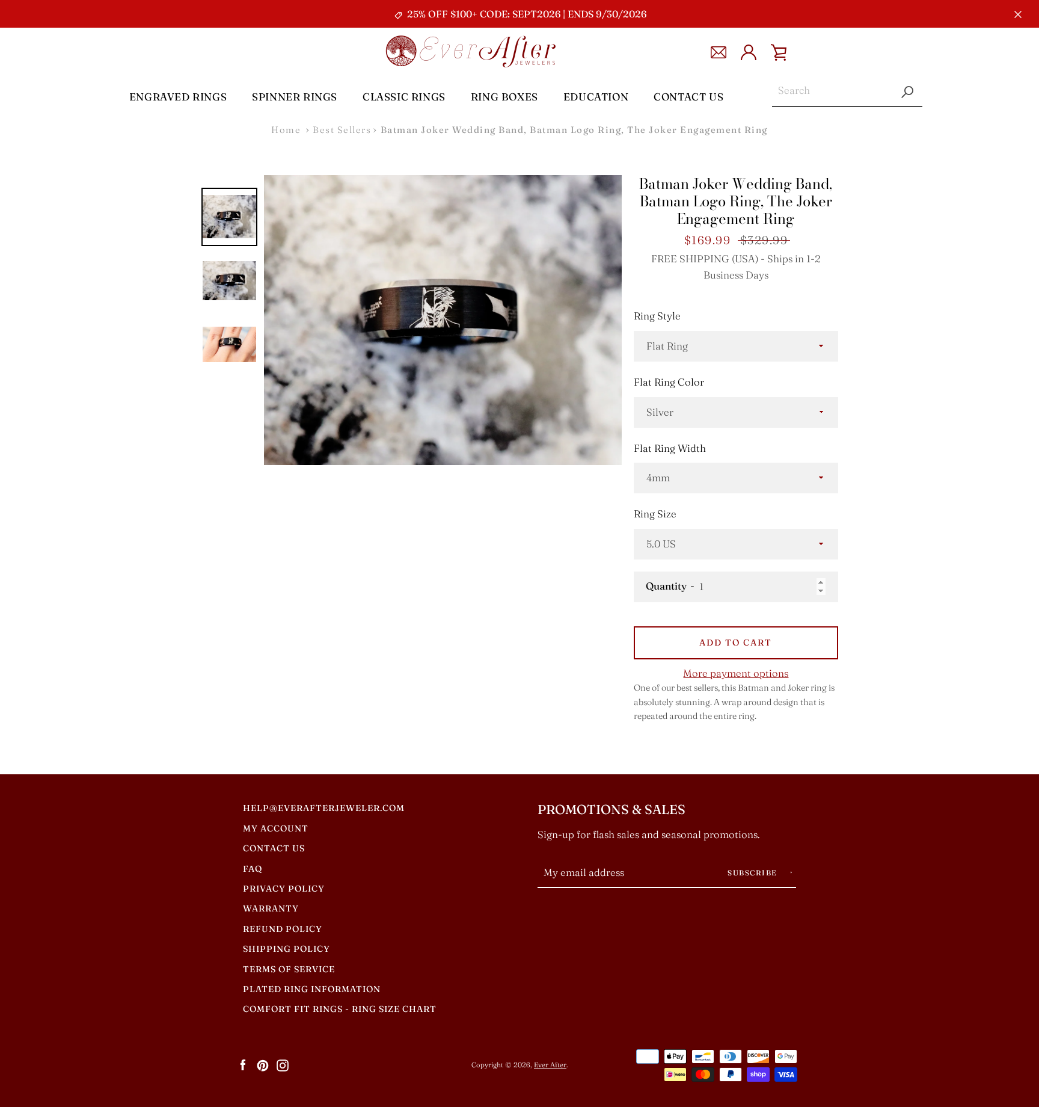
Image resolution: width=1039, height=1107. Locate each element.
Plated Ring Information (312, 989)
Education (595, 96)
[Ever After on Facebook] (243, 1064)
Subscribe (754, 872)
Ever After (550, 1065)
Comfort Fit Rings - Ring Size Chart (340, 1009)
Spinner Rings (294, 96)
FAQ (252, 868)
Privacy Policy (284, 888)
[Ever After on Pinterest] (263, 1064)
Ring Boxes (504, 96)
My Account (275, 828)
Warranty (271, 908)
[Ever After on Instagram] (283, 1064)
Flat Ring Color (669, 382)
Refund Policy (282, 929)
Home (286, 129)
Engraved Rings (178, 96)
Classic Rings (404, 96)
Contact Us (688, 96)
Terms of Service (289, 969)
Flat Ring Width (670, 448)
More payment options (735, 673)
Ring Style (657, 316)
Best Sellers (342, 129)
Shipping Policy (286, 948)
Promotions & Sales (611, 809)
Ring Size (655, 514)
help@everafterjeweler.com (324, 808)
